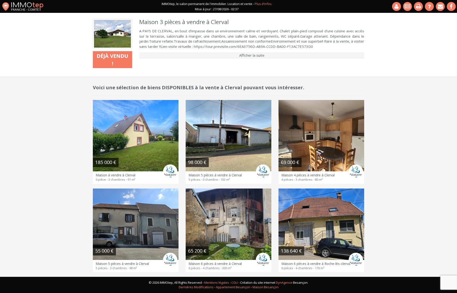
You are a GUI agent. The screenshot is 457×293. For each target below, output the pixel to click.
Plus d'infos (263, 4)
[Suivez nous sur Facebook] (451, 6)
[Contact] (440, 6)
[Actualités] (407, 6)
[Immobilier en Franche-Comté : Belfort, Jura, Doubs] (22, 6)
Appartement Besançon (233, 287)
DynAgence (284, 282)
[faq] (429, 6)
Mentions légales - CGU (221, 282)
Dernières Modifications (196, 287)
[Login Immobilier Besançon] (396, 6)
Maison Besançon (265, 287)
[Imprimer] (418, 6)
